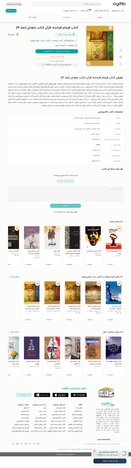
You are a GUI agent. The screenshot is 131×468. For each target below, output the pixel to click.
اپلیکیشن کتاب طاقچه (75, 424)
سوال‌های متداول (77, 415)
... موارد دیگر (24, 395)
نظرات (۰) (33, 17)
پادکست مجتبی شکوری (21, 424)
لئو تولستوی (25, 411)
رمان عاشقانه (25, 415)
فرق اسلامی (87, 123)
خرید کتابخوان (77, 421)
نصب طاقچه (11, 11)
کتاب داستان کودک (40, 428)
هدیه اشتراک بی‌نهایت (75, 428)
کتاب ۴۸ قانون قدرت (58, 418)
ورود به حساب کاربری (14, 4)
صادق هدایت (25, 418)
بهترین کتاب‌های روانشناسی (20, 431)
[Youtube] (30, 444)
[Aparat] (17, 444)
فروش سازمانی (77, 418)
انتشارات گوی (95, 134)
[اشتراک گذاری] (120, 50)
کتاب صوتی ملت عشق (58, 421)
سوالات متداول (76, 449)
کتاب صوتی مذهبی (40, 424)
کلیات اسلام (96, 123)
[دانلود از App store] (60, 395)
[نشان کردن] (120, 64)
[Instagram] (13, 444)
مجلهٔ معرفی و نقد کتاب (74, 431)
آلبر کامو (26, 408)
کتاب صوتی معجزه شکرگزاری (56, 431)
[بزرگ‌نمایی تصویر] (88, 63)
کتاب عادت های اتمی (58, 415)
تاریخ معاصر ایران (40, 418)
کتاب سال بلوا (61, 408)
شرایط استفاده (87, 449)
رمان (44, 408)
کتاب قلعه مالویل (59, 411)
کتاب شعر (43, 415)
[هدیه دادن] (120, 57)
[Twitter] (22, 444)
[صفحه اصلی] (119, 4)
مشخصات (67, 17)
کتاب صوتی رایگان (40, 421)
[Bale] (38, 444)
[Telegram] (34, 444)
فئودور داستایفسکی (23, 421)
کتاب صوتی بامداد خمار (58, 424)
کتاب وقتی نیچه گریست (57, 428)
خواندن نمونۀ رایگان (65, 34)
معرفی (99, 17)
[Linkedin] (26, 444)
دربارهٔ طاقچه (78, 411)
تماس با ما (79, 408)
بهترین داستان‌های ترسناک (20, 428)
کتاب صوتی (42, 411)
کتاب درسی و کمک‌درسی (38, 431)
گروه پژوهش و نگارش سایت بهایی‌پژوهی (87, 129)
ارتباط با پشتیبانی (63, 449)
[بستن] (94, 451)
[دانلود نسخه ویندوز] (42, 395)
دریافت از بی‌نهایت (55, 57)
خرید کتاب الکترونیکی (56, 51)
